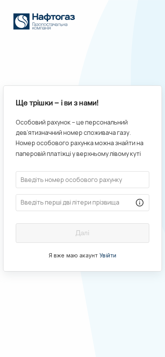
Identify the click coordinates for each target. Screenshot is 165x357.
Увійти (107, 255)
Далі (82, 233)
